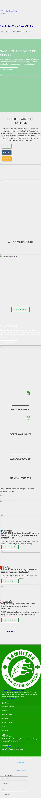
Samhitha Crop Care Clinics (16, 26)
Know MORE (10, 631)
